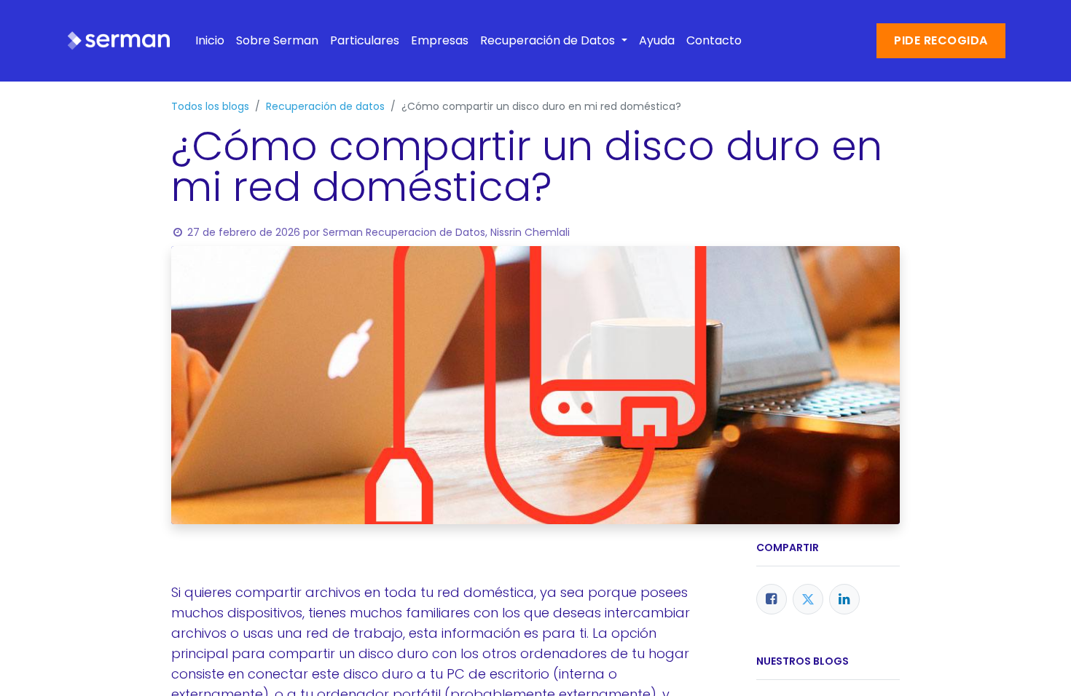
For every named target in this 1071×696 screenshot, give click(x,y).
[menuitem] (209, 40)
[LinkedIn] (844, 599)
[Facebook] (771, 599)
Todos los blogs (210, 106)
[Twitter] (808, 599)
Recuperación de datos (325, 106)
